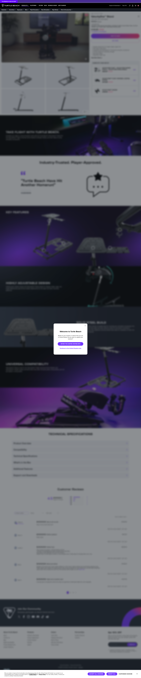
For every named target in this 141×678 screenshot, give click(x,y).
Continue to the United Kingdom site (70, 348)
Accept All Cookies (96, 674)
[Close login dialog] (84, 373)
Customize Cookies (125, 674)
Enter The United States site (70, 344)
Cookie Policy (33, 674)
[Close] (137, 673)
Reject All (112, 674)
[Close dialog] (85, 325)
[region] (70, 674)
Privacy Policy (42, 674)
